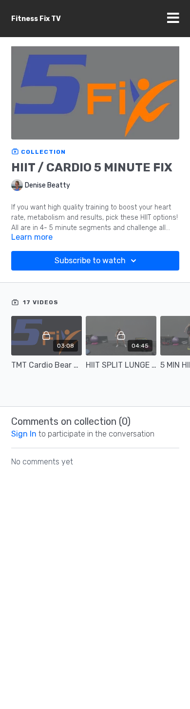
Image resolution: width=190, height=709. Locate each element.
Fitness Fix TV (36, 19)
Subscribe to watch (90, 260)
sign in (24, 433)
